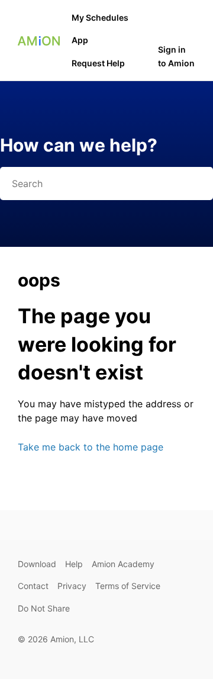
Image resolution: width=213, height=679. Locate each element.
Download (37, 564)
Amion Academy (123, 564)
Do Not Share (44, 608)
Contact (33, 586)
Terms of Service (127, 586)
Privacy (71, 586)
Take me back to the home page (90, 447)
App (80, 40)
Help (74, 564)
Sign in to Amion (176, 55)
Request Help (98, 63)
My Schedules (100, 17)
